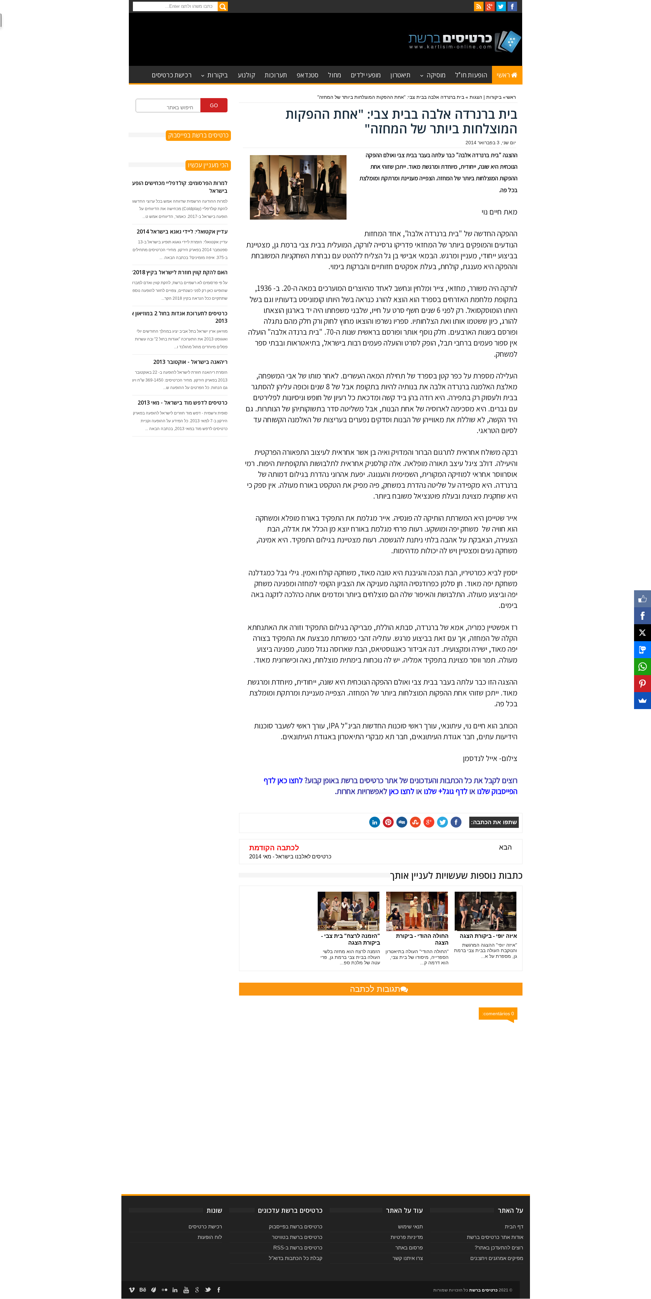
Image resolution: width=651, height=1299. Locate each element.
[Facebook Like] (642, 598)
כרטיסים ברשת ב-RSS (297, 1247)
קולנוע (246, 74)
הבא (505, 847)
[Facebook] (642, 615)
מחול (334, 74)
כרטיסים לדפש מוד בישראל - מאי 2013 (183, 402)
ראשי (503, 74)
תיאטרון (400, 74)
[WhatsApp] (642, 666)
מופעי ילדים (366, 74)
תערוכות (276, 74)
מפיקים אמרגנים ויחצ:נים (496, 1258)
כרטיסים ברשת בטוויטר (297, 1237)
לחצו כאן (401, 791)
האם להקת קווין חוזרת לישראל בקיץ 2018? (179, 272)
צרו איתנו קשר (408, 1258)
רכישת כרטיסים (172, 74)
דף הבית (514, 1226)
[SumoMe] (642, 700)
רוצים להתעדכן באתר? (499, 1247)
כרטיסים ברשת (483, 1290)
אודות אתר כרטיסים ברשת (495, 1237)
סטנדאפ (307, 74)
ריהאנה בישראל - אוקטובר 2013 (190, 362)
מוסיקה (436, 74)
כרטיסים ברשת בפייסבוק (295, 1226)
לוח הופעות (210, 1237)
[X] (642, 632)
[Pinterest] (642, 683)
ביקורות (218, 74)
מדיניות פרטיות (407, 1237)
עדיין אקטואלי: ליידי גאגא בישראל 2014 (182, 231)
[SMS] (642, 649)
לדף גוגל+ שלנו (446, 791)
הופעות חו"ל (471, 74)
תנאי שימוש (410, 1226)
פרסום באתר (409, 1247)
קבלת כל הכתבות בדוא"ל (295, 1258)
